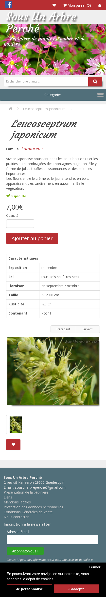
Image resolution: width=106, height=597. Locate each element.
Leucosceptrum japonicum (44, 108)
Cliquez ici (13, 560)
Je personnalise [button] (29, 589)
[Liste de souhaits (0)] (54, 5)
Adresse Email (18, 531)
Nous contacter (16, 516)
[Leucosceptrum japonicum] (53, 373)
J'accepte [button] (77, 589)
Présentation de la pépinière (26, 492)
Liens (8, 497)
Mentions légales (17, 502)
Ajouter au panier (32, 238)
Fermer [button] (94, 567)
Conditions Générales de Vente (28, 512)
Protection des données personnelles (33, 507)
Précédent (63, 329)
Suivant (87, 329)
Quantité (12, 216)
